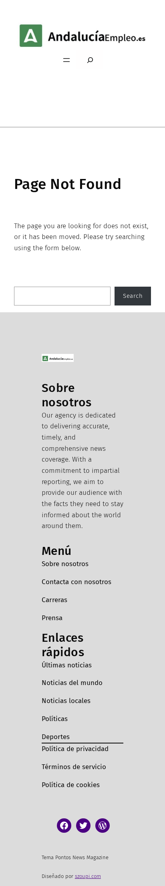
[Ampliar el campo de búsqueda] (89, 59)
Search (133, 295)
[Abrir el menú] (66, 60)
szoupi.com (88, 876)
